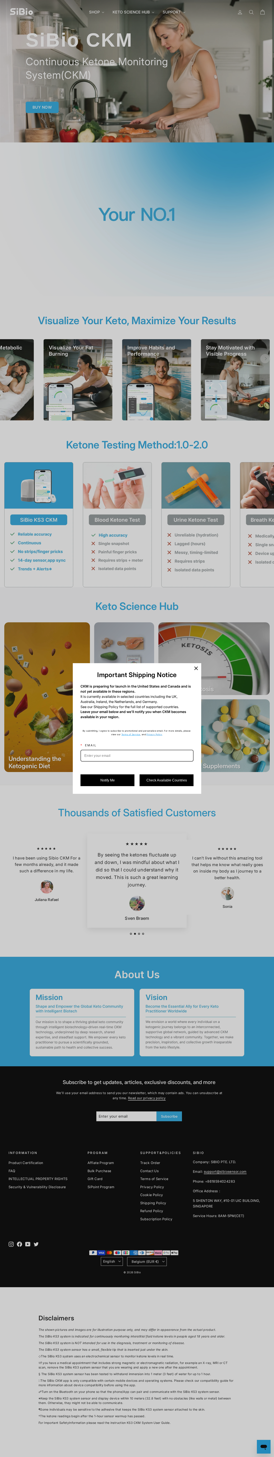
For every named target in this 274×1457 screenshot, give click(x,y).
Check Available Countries (166, 780)
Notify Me (107, 780)
